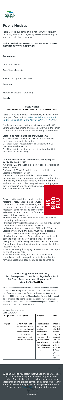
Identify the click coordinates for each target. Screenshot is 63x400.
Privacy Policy (28, 387)
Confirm (31, 394)
